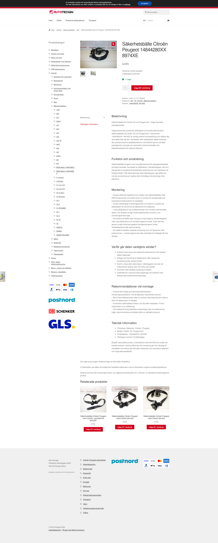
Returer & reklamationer (75, 20)
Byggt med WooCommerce (73, 530)
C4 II (58, 204)
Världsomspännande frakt (93, 508)
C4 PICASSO (61, 208)
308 (57, 137)
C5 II (58, 216)
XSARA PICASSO (62, 235)
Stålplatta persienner (62, 246)
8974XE (142, 103)
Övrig (56, 98)
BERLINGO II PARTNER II (65, 172)
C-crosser (60, 177)
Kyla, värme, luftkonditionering (58, 263)
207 (57, 117)
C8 (135, 101)
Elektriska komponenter (60, 65)
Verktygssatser (57, 276)
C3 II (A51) (60, 193)
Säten (56, 239)
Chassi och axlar (57, 54)
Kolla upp (87, 477)
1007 (58, 110)
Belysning (58, 84)
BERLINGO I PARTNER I (65, 167)
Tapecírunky (58, 250)
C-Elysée (59, 181)
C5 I (57, 212)
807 (78, 30)
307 (57, 133)
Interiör (59, 30)
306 (57, 129)
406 (57, 148)
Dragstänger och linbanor (61, 61)
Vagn (85, 504)
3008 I (58, 121)
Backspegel (58, 81)
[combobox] (156, 12)
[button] (113, 44)
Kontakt (86, 482)
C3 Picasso (60, 196)
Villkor (59, 20)
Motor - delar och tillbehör (61, 268)
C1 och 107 (60, 185)
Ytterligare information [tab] (89, 124)
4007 (58, 144)
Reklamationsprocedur (92, 495)
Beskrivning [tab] (85, 117)
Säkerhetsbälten (69, 30)
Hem (50, 20)
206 (57, 114)
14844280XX (133, 103)
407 (57, 152)
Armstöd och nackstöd (62, 77)
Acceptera (144, 3)
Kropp (53, 258)
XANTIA (59, 227)
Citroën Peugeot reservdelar (94, 460)
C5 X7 (58, 220)
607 (57, 160)
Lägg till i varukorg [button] (93, 429)
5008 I (58, 156)
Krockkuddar (59, 94)
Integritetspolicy (89, 464)
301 (57, 125)
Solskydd (57, 243)
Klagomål (87, 473)
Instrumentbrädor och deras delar (62, 89)
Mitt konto (87, 486)
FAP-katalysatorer (58, 69)
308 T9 (58, 140)
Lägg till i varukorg (142, 88)
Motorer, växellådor (58, 272)
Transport (92, 20)
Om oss (86, 490)
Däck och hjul (56, 57)
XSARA (59, 231)
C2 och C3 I (60, 189)
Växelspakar (58, 254)
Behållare (54, 50)
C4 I (57, 200)
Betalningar (87, 468)
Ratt (55, 102)
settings (127, 5)
